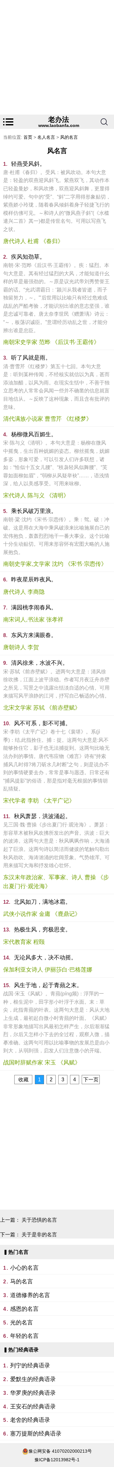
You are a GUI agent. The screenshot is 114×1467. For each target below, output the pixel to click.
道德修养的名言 (30, 1295)
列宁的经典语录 (30, 1365)
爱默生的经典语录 (33, 1379)
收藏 (23, 1079)
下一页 (90, 1079)
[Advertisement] (57, 57)
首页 (27, 137)
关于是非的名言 (39, 1234)
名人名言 (46, 137)
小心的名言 (24, 1268)
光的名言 (21, 1322)
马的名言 (21, 1281)
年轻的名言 (24, 1336)
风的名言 (69, 137)
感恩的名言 (24, 1309)
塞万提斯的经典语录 (35, 1433)
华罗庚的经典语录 (33, 1393)
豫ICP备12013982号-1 (57, 1459)
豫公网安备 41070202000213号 (60, 1451)
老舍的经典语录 (30, 1420)
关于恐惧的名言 (39, 1220)
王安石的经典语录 (33, 1406)
